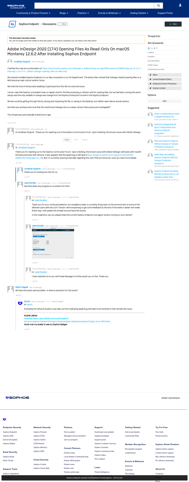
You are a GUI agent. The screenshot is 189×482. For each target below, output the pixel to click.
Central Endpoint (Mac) (162, 79)
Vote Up (16, 163)
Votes (76, 140)
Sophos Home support (164, 449)
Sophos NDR (39, 451)
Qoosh (27, 301)
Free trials (159, 432)
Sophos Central (159, 88)
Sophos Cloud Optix (42, 468)
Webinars (129, 466)
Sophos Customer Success (105, 444)
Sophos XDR (8, 436)
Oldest (67, 140)
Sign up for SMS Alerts (100, 321)
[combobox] (94, 6)
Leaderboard (130, 453)
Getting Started (138, 13)
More (64, 24)
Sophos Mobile (9, 444)
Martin (29, 304)
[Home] (20, 7)
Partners (82, 13)
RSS (164, 101)
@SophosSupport (81, 321)
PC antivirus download (164, 461)
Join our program (71, 440)
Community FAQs (132, 436)
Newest (85, 140)
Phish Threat (8, 461)
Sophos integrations (11, 474)
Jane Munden (30, 183)
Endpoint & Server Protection (164, 84)
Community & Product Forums (32, 13)
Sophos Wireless (40, 447)
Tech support (99, 459)
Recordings (129, 474)
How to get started (132, 432)
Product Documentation (61, 321)
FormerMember (69, 169)
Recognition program (133, 449)
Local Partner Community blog (76, 457)
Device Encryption (10, 440)
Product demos (161, 436)
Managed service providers (75, 436)
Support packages (101, 436)
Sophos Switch (39, 440)
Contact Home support (164, 453)
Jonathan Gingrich (22, 61)
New (175, 24)
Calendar (129, 470)
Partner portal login (71, 472)
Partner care (69, 468)
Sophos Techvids (101, 447)
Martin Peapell (21, 287)
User (180, 5)
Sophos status (100, 455)
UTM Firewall (39, 444)
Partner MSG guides (72, 461)
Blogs (63, 13)
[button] (158, 6)
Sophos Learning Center (104, 451)
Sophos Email (8, 457)
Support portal (100, 440)
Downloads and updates (104, 432)
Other (155, 75)
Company (159, 474)
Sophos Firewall (40, 432)
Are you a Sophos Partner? (36, 321)
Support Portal (165, 13)
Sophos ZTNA (39, 436)
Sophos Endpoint (10, 432)
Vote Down (20, 163)
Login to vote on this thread (151, 48)
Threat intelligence (101, 472)
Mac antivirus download (165, 457)
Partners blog (69, 453)
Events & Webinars (108, 13)
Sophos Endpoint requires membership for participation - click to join (94, 478)
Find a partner (69, 432)
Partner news (69, 464)
